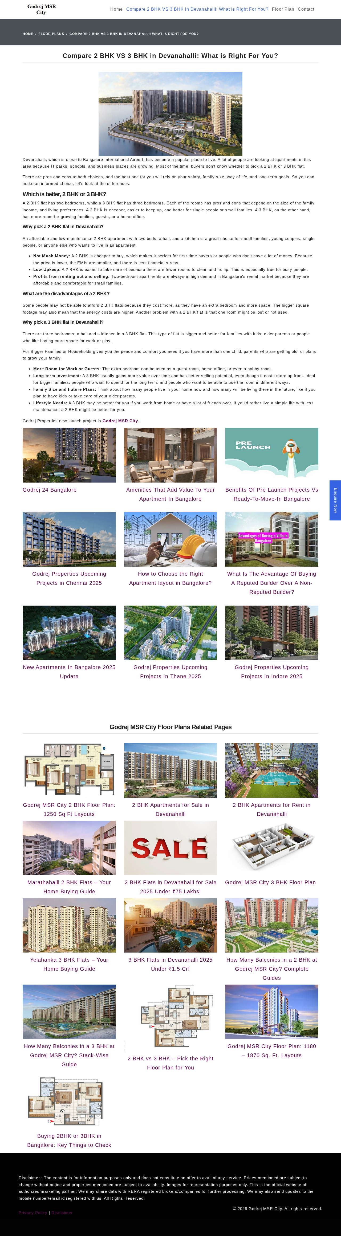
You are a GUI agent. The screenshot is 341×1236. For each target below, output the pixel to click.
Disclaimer (62, 1212)
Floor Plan (283, 9)
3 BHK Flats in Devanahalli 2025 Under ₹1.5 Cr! (170, 964)
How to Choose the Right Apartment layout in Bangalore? (170, 578)
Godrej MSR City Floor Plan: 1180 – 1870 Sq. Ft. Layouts (272, 1050)
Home (116, 9)
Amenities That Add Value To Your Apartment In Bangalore (170, 494)
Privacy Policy (33, 1212)
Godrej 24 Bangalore (50, 490)
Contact (306, 9)
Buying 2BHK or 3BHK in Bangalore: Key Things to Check (69, 1140)
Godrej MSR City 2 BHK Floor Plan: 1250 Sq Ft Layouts (69, 809)
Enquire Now (336, 500)
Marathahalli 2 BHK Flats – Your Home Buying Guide (69, 886)
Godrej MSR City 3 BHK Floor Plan (270, 882)
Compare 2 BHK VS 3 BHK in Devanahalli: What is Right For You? (197, 9)
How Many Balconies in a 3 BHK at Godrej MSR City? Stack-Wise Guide (69, 1055)
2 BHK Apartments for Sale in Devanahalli (170, 809)
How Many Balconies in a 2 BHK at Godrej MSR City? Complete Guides (271, 969)
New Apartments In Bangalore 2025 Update (69, 671)
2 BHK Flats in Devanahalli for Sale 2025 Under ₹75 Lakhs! (171, 886)
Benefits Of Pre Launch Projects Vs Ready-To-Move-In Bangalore (271, 494)
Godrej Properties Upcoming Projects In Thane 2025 (170, 671)
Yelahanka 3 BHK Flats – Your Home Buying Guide (69, 964)
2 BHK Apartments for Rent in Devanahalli (272, 809)
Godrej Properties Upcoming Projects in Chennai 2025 (69, 578)
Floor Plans (51, 34)
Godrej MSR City (120, 420)
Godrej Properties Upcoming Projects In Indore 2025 (272, 671)
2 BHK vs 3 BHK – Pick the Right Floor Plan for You (171, 1063)
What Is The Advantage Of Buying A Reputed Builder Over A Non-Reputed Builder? (271, 583)
